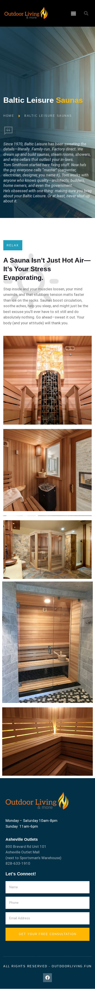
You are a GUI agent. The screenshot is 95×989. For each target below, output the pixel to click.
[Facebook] (47, 977)
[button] (73, 13)
